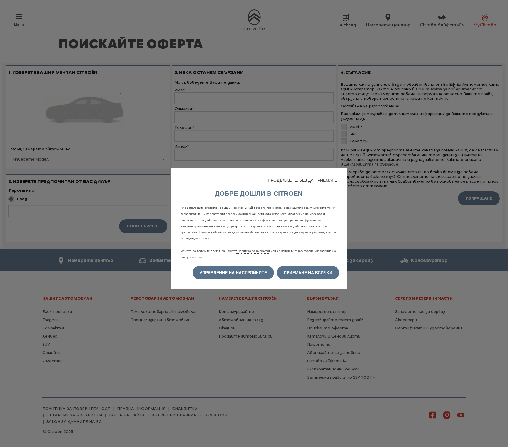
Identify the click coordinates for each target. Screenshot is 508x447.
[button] (305, 180)
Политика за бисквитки (254, 250)
